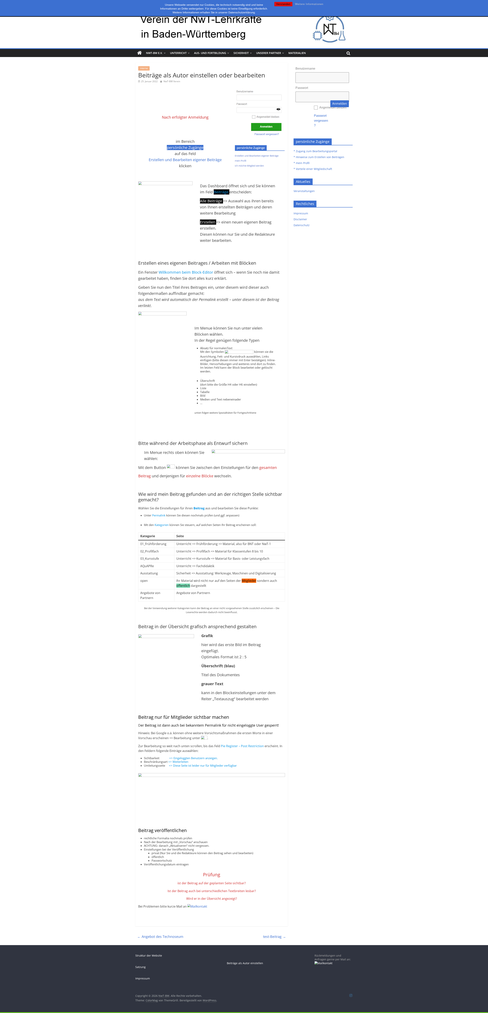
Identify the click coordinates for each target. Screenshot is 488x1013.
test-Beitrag (274, 936)
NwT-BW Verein (172, 81)
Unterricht (178, 53)
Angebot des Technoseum (160, 936)
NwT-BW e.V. (154, 53)
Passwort (301, 87)
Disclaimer (300, 219)
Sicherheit (241, 53)
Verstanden (283, 4)
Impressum (301, 213)
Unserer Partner (268, 53)
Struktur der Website (148, 955)
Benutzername (305, 68)
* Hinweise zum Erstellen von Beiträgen (319, 157)
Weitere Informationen (309, 4)
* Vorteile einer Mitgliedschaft (313, 169)
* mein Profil (302, 163)
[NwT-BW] (139, 53)
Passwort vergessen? (321, 120)
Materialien (297, 53)
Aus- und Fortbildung (210, 53)
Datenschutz (302, 225)
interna (144, 68)
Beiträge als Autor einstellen (245, 963)
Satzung (140, 967)
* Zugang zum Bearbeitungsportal (315, 151)
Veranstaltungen (304, 191)
